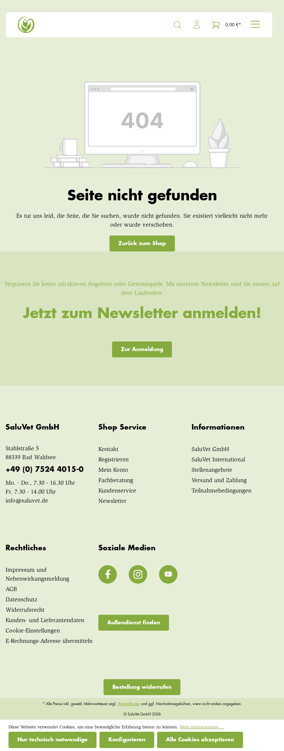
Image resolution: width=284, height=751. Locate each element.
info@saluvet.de (27, 501)
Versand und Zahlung (219, 481)
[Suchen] (177, 25)
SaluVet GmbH (210, 450)
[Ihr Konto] (197, 25)
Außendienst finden (133, 622)
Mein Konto (113, 470)
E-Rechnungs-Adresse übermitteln (49, 641)
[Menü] (255, 24)
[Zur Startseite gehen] (77, 25)
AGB (11, 590)
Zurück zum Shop (142, 243)
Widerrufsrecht (25, 610)
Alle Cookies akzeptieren (200, 739)
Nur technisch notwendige (52, 739)
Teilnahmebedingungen (221, 491)
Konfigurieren (126, 739)
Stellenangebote (212, 470)
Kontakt (108, 450)
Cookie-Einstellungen (33, 631)
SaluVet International (218, 460)
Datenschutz (21, 600)
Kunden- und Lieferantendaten (45, 621)
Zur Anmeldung (142, 349)
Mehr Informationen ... (202, 727)
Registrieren (113, 460)
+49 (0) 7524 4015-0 (45, 469)
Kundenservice (117, 491)
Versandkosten (129, 704)
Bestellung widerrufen (142, 687)
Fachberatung (115, 481)
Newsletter (112, 501)
